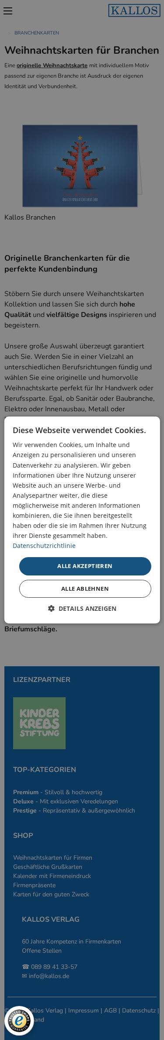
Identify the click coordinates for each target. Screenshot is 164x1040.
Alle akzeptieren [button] (84, 566)
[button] (82, 608)
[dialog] (82, 520)
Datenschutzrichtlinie (44, 545)
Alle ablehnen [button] (85, 588)
